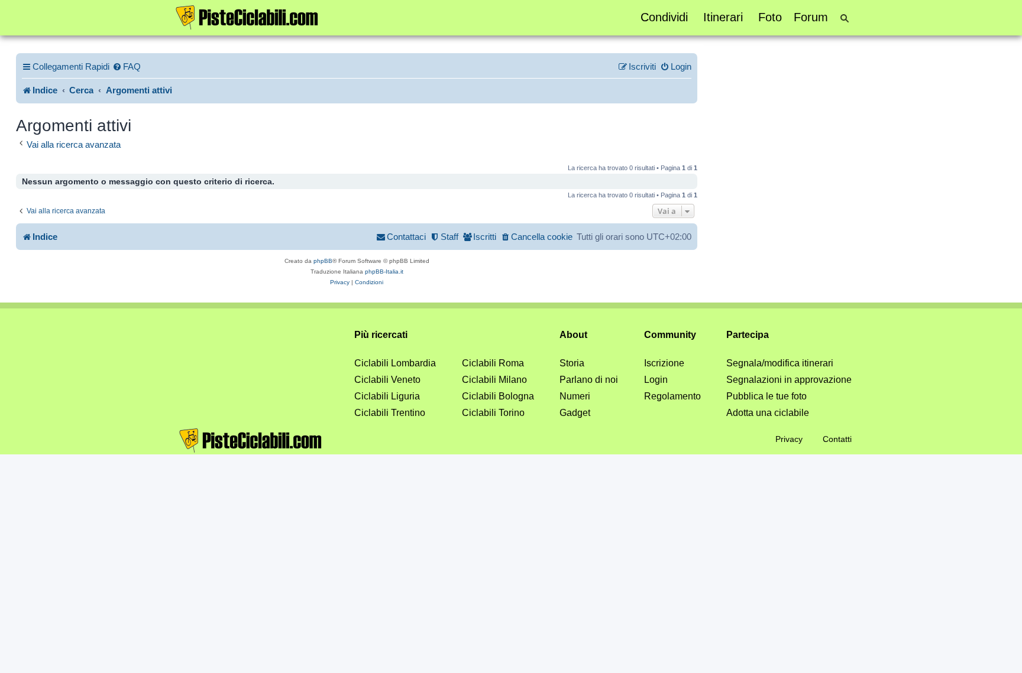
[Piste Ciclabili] (247, 16)
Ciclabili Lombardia (395, 363)
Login (656, 380)
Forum (811, 17)
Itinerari (723, 17)
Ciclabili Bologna (498, 396)
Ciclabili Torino (493, 413)
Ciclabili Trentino (389, 413)
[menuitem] (126, 67)
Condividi (664, 17)
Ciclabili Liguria (387, 396)
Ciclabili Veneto (387, 380)
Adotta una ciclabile (767, 413)
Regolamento (672, 396)
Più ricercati (380, 335)
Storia (571, 363)
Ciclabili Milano (494, 380)
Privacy (789, 439)
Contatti (837, 439)
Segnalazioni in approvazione (789, 380)
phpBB (322, 261)
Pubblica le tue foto (766, 396)
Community (670, 335)
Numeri (574, 396)
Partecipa (747, 335)
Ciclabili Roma (493, 363)
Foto (770, 17)
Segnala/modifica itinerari (779, 363)
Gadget (574, 413)
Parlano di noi (588, 380)
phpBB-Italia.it (384, 271)
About (573, 335)
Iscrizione (664, 363)
